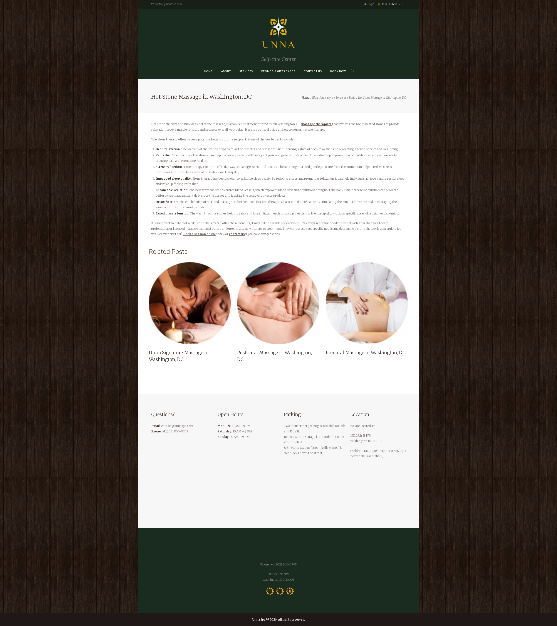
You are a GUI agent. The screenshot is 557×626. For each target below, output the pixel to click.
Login (371, 4)
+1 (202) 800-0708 (393, 4)
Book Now (338, 71)
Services (246, 71)
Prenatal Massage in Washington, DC (366, 352)
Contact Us (313, 71)
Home (208, 71)
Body (352, 98)
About (226, 71)
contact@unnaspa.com (168, 4)
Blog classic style (322, 98)
